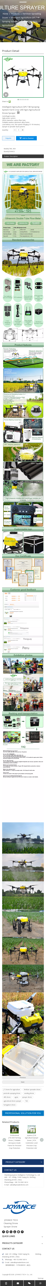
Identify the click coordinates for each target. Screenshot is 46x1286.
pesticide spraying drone (12, 1093)
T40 (26, 1101)
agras (16, 1097)
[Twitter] (11, 1231)
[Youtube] (14, 1231)
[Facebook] (3, 1231)
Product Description (11, 156)
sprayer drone (27, 1097)
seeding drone (29, 1093)
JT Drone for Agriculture (12, 1089)
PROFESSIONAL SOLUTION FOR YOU (23, 1113)
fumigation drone (10, 1105)
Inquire (8, 138)
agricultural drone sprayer (12, 1101)
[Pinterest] (22, 1231)
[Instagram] (18, 1231)
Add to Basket (28, 138)
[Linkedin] (7, 1231)
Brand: (6, 151)
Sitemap (40, 1278)
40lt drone (7, 1097)
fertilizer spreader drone (32, 1089)
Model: (6, 149)
